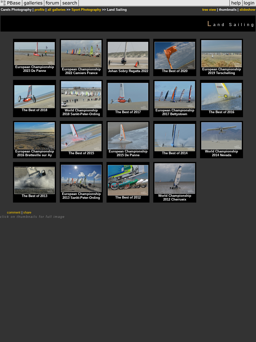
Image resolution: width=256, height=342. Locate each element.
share (27, 212)
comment (13, 212)
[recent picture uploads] (33, 6)
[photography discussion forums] (52, 6)
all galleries (57, 10)
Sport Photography (86, 10)
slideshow (247, 10)
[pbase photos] (11, 6)
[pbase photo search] (70, 6)
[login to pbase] (249, 6)
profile (39, 10)
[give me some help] (236, 6)
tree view (209, 10)
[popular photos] (154, 6)
